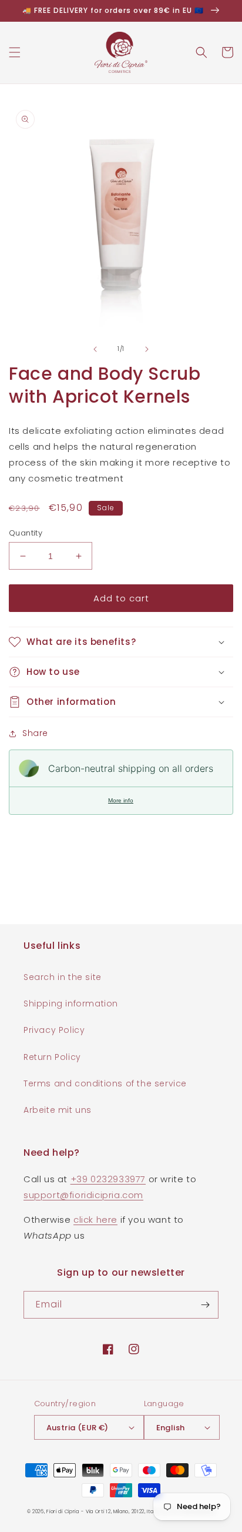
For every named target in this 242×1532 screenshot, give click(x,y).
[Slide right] (147, 349)
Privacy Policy (54, 1030)
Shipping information (70, 1003)
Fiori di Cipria (62, 1511)
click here (95, 1219)
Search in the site (62, 977)
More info (120, 800)
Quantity (25, 532)
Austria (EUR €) (77, 1427)
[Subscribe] (205, 1305)
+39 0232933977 (108, 1179)
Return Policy (52, 1057)
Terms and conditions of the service (105, 1083)
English (170, 1427)
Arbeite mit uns (57, 1110)
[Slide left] (95, 349)
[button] (15, 52)
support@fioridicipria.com (83, 1195)
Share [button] (35, 733)
